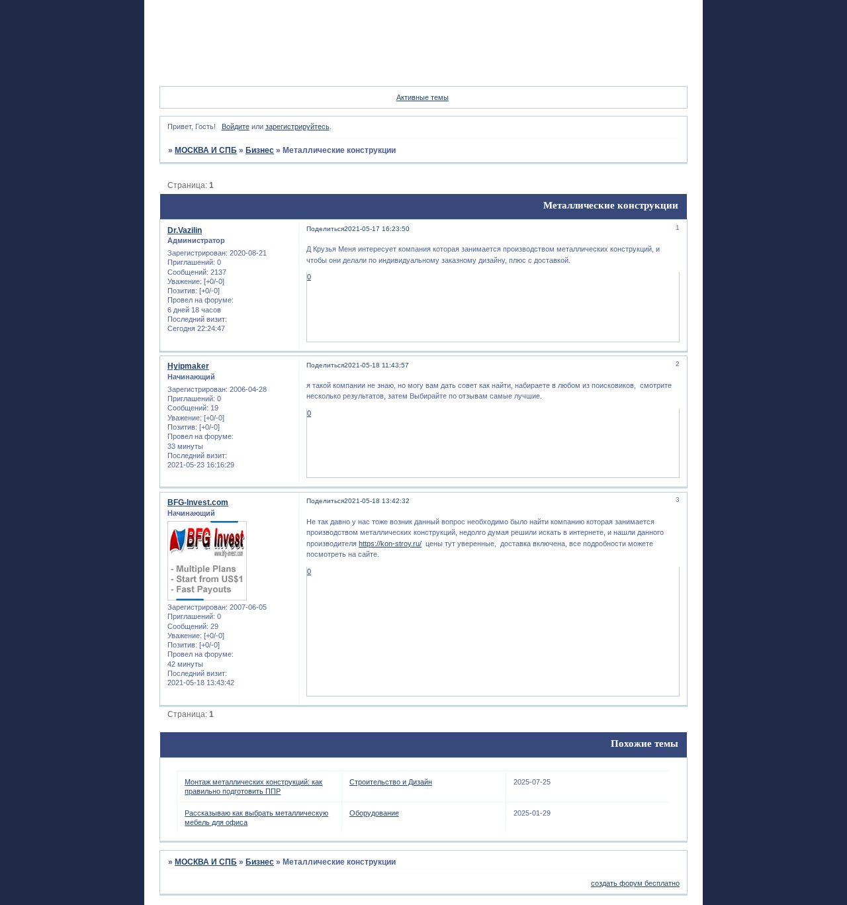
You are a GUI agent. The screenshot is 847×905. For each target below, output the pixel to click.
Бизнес (259, 150)
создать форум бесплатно (635, 883)
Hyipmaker (188, 366)
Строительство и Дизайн (390, 782)
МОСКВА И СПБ (206, 150)
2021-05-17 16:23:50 (377, 228)
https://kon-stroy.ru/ (390, 544)
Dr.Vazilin (184, 230)
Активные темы (422, 97)
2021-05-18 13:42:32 (377, 500)
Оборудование (374, 813)
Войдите (235, 126)
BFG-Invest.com (197, 502)
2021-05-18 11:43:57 (376, 365)
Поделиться (325, 228)
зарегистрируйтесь (297, 126)
